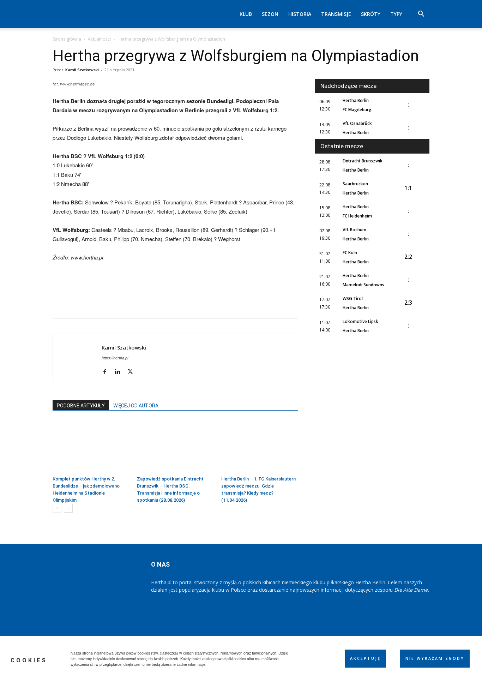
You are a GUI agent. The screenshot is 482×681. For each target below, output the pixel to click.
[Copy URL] (141, 304)
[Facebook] (60, 304)
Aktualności (99, 39)
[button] (420, 14)
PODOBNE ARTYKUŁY (81, 405)
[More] (157, 304)
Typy (396, 14)
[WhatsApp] (108, 304)
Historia (299, 14)
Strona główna (67, 39)
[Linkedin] (125, 304)
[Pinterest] (92, 304)
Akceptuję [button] (365, 658)
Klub (246, 14)
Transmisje (336, 14)
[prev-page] (57, 508)
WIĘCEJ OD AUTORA (135, 405)
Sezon (270, 14)
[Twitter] (76, 304)
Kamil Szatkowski (82, 69)
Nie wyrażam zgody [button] (434, 658)
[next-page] (68, 508)
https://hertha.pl (115, 357)
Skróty (370, 14)
